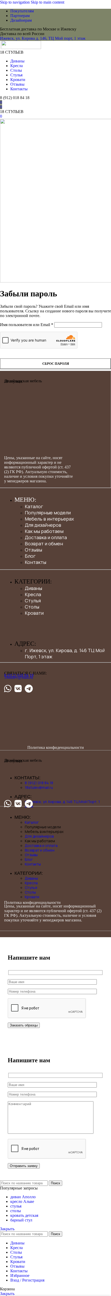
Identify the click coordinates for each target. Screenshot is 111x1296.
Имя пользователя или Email (26, 324)
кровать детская (24, 1215)
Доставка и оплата (46, 537)
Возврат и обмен (44, 543)
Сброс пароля (55, 364)
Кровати (34, 613)
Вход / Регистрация (27, 1280)
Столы (32, 607)
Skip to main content (47, 2)
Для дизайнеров (43, 525)
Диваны (33, 588)
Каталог (34, 506)
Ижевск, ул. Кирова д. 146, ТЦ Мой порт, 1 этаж (42, 38)
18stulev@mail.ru (18, 677)
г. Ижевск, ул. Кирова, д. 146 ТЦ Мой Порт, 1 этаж (62, 804)
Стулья (33, 600)
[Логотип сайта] (0, 47)
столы (15, 1211)
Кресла (33, 594)
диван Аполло (23, 1197)
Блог (30, 556)
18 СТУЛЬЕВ (11, 52)
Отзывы (33, 550)
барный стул (21, 1220)
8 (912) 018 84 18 (14, 97)
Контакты (35, 562)
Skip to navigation (15, 2)
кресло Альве (22, 1201)
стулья (15, 1206)
